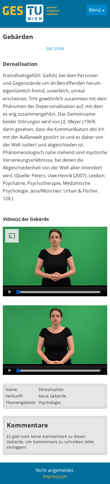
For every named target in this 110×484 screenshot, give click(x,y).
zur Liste (55, 48)
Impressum (55, 476)
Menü (95, 10)
